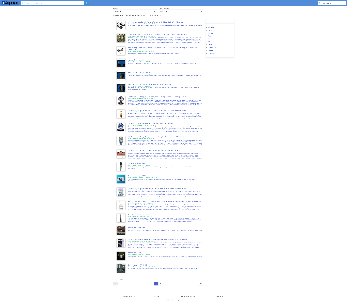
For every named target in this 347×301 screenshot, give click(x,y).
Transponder (212, 47)
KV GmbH (157, 296)
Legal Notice (220, 296)
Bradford (211, 27)
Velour (210, 42)
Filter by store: (164, 8)
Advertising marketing (188, 296)
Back (115, 284)
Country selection (129, 296)
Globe (210, 36)
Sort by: (115, 8)
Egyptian (211, 53)
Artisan (210, 44)
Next (200, 284)
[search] (86, 3)
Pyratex (210, 50)
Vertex (210, 30)
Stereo (210, 39)
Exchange (211, 33)
